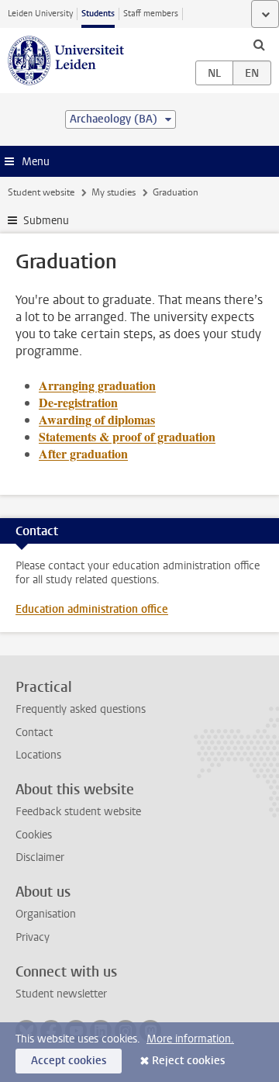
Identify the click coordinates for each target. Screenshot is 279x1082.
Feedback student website (78, 811)
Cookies (34, 835)
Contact (34, 732)
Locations (38, 755)
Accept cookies (68, 1060)
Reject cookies (188, 1060)
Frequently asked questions (81, 709)
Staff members (150, 13)
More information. (190, 1039)
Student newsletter (61, 994)
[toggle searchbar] (258, 44)
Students (98, 13)
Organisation (46, 914)
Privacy (33, 937)
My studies (113, 192)
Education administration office (92, 609)
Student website (41, 192)
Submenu (46, 220)
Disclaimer (40, 857)
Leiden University (40, 13)
